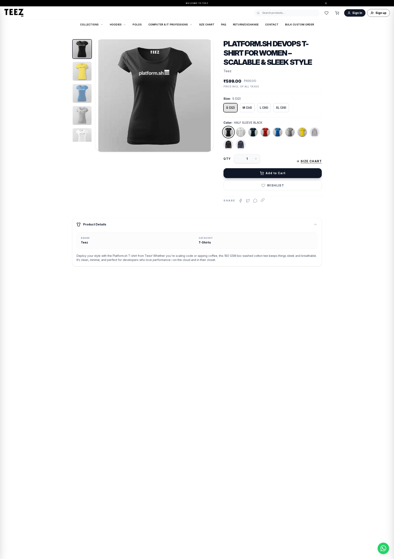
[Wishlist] (326, 13)
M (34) (247, 107)
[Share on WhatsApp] (255, 201)
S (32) (230, 107)
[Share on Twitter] (248, 201)
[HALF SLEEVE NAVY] (253, 132)
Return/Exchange (246, 24)
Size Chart (206, 24)
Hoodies (116, 24)
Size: (227, 98)
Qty (227, 158)
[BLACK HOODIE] (228, 144)
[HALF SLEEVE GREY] (290, 132)
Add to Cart (275, 173)
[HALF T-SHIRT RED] (265, 132)
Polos (137, 24)
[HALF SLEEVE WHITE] (241, 132)
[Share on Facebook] (240, 201)
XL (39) (281, 107)
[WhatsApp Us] (383, 548)
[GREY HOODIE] (315, 132)
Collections (89, 24)
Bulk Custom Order (299, 24)
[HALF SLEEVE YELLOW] (302, 132)
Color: (227, 122)
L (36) (264, 107)
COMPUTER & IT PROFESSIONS (168, 24)
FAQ (223, 24)
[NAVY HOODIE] (241, 144)
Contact (271, 24)
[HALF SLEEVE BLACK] (228, 132)
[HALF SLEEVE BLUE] (278, 132)
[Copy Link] (263, 200)
